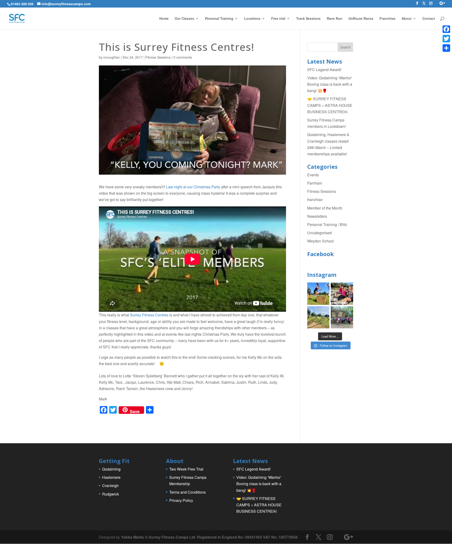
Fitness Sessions (158, 57)
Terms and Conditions (187, 492)
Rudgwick (110, 494)
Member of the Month (324, 208)
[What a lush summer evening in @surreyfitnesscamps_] (342, 317)
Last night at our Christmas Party (193, 186)
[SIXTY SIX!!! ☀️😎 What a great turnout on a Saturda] (318, 293)
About (407, 19)
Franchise (387, 19)
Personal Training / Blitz (327, 224)
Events (313, 174)
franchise (315, 199)
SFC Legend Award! (324, 69)
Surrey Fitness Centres (149, 315)
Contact (428, 19)
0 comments (183, 57)
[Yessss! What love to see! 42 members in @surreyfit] (318, 317)
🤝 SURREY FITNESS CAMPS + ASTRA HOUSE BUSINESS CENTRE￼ (329, 105)
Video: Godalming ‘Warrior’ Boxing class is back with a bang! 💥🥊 (329, 84)
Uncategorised (319, 232)
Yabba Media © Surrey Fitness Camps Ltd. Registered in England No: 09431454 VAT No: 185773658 (209, 537)
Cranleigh (110, 485)
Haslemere (111, 477)
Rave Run (334, 19)
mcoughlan (111, 57)
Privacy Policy (181, 500)
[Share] (446, 48)
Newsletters (317, 216)
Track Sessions (308, 19)
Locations (252, 19)
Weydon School (320, 241)
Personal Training (219, 19)
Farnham (314, 183)
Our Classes (184, 19)
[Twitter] (446, 38)
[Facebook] (446, 29)
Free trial (278, 19)
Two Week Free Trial (186, 469)
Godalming (111, 469)
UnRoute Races (360, 19)
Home (164, 19)
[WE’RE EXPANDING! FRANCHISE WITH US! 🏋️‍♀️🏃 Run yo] (342, 293)
